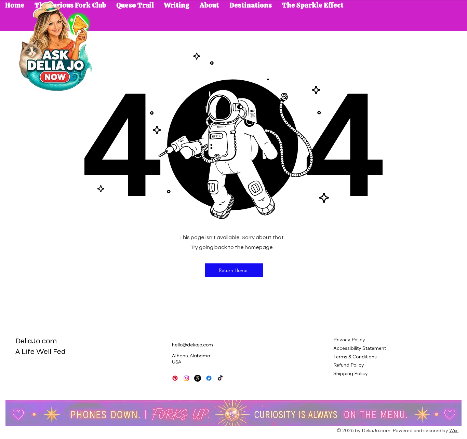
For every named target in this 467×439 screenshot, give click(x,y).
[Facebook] (208, 378)
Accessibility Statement (359, 348)
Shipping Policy (350, 373)
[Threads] (197, 378)
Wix (453, 430)
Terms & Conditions (355, 357)
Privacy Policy (349, 340)
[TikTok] (186, 378)
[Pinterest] (175, 378)
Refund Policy (348, 365)
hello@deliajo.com (192, 345)
